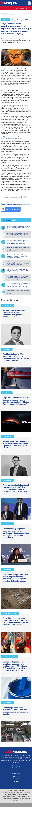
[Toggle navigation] (29, 8)
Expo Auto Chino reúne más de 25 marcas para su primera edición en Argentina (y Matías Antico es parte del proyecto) (17, 242)
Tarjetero (16, 776)
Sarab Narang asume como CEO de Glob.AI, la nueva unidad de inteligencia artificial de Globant (18, 228)
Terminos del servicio (25, 798)
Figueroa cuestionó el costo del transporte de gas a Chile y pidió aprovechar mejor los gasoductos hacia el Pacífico (18, 256)
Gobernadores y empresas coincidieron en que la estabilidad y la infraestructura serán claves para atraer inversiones (18, 263)
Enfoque (5, 20)
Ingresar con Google (12, 209)
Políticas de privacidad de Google (10, 798)
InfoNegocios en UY (9, 657)
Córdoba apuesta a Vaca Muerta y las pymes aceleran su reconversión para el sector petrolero (18, 292)
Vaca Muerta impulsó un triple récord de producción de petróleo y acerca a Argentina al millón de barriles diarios (18, 270)
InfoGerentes (7, 305)
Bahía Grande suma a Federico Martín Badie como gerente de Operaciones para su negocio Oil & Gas (18, 249)
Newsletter (16, 779)
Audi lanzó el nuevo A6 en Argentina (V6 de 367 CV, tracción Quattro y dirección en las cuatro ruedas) (17, 235)
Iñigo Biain (24, 794)
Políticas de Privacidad (17, 792)
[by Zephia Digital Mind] (16, 805)
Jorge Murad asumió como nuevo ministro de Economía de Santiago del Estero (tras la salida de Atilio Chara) (18, 278)
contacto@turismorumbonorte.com (11, 138)
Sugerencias (16, 774)
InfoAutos (7, 349)
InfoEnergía (7, 480)
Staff (16, 781)
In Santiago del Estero (10, 613)
